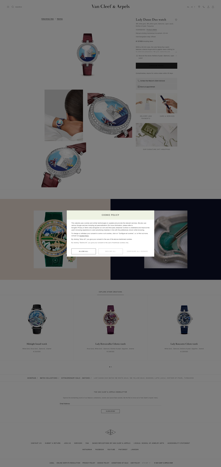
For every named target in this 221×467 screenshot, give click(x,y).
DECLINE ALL (110, 251)
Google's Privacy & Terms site (81, 228)
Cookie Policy (84, 236)
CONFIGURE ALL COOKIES (137, 251)
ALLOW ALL (83, 251)
